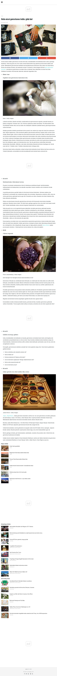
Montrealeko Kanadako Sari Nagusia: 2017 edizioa (21, 526)
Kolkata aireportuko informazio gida (18, 472)
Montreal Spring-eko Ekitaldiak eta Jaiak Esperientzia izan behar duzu (26, 533)
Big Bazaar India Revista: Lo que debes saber (20, 478)
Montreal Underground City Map (17, 600)
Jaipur (4, 416)
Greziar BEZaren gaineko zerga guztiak (19, 539)
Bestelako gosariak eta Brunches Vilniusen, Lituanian (22, 587)
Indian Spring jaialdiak (15, 446)
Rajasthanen (10, 416)
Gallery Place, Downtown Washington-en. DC (20, 607)
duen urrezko (46, 225)
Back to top (28, 669)
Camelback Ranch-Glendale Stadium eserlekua (21, 581)
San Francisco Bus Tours (15, 552)
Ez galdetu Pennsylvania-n (16, 546)
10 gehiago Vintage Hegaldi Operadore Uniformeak (21, 559)
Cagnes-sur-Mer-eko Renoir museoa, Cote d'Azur (21, 594)
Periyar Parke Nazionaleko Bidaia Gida (18, 459)
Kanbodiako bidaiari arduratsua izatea (18, 565)
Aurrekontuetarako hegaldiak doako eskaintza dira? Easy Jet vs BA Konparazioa (28, 613)
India (2, 16)
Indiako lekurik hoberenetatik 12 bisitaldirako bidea (21, 465)
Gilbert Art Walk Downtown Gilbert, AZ (18, 571)
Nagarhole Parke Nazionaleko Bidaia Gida (19, 452)
